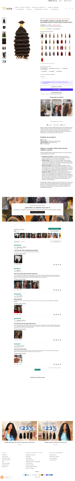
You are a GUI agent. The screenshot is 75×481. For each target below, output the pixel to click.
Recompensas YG (53, 454)
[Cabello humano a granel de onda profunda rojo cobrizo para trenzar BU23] (58, 53)
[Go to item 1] (17, 235)
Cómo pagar (28, 456)
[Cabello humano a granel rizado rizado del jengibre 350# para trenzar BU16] (69, 53)
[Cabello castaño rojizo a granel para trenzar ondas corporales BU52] (42, 53)
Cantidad (42, 76)
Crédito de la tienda (29, 459)
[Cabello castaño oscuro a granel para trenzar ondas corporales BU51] (50, 47)
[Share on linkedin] (60, 264)
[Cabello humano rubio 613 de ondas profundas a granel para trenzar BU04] (69, 41)
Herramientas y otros (41, 9)
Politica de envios (29, 463)
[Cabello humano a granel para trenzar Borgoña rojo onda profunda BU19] (58, 41)
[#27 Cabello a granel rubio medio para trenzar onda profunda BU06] (65, 35)
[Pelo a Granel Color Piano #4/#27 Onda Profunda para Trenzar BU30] (50, 41)
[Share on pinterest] (58, 264)
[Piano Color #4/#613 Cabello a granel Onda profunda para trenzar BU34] (65, 53)
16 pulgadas (44, 68)
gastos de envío (45, 26)
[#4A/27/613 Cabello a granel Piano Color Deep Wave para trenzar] (50, 53)
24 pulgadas (51, 71)
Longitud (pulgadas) (45, 66)
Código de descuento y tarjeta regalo (33, 461)
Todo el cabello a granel (47, 18)
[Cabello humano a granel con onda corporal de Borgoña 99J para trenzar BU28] (61, 47)
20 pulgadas (65, 68)
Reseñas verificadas (6, 463)
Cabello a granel (53, 7)
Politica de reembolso (30, 464)
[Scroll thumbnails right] (60, 235)
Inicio (41, 18)
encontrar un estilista (30, 468)
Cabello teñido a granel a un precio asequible (61, 18)
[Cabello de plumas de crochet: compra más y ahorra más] (19, 431)
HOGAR (17, 7)
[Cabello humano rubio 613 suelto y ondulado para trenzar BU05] (54, 47)
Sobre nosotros (5, 456)
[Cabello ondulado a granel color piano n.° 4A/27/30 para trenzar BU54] (50, 35)
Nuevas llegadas (25, 7)
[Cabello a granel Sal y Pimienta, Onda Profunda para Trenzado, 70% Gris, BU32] (65, 41)
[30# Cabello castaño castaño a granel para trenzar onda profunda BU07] (69, 35)
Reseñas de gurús (5, 464)
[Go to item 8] (55, 235)
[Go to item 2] (22, 235)
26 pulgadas (59, 71)
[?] (61, 93)
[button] (43, 29)
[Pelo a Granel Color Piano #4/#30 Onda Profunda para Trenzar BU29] (58, 35)
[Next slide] (72, 107)
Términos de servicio (6, 459)
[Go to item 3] (28, 235)
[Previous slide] (41, 107)
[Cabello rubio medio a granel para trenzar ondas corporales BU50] (65, 47)
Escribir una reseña (55, 228)
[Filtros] (51, 241)
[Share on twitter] (56, 264)
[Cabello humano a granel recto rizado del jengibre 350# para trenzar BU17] (42, 59)
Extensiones (20, 9)
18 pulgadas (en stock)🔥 (54, 68)
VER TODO (19, 444)
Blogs (3, 461)
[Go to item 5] (39, 235)
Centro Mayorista (53, 459)
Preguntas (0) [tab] (22, 241)
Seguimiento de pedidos (30, 454)
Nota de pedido (29, 458)
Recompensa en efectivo (54, 456)
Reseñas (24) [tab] (16, 241)
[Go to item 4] (33, 235)
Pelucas (29, 9)
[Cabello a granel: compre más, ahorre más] (55, 431)
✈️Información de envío (56, 121)
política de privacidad (6, 458)
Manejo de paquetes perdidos (31, 466)
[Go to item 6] (44, 235)
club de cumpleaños (53, 458)
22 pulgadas (44, 71)
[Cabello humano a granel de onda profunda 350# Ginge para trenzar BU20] (61, 41)
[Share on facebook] (54, 264)
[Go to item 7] (50, 235)
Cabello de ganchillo (39, 7)
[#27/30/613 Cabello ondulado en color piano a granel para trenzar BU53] (61, 35)
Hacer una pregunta (55, 230)
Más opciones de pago (57, 92)
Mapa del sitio (4, 466)
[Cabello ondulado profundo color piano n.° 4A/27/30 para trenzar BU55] (46, 35)
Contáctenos (4, 454)
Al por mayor (54, 9)
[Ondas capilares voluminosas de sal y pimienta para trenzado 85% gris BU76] (46, 53)
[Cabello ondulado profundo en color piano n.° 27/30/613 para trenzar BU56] (54, 35)
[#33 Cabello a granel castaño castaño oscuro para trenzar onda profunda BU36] (42, 47)
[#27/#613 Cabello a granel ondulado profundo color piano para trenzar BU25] (42, 41)
